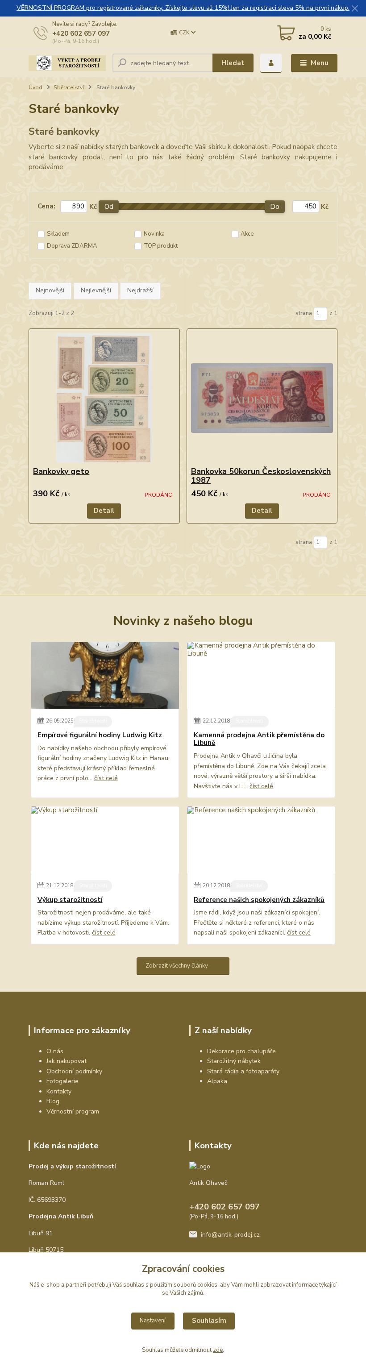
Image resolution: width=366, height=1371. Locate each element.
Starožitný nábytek (234, 1061)
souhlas (133, 1285)
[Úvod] (67, 63)
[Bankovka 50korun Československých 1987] (262, 398)
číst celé (106, 778)
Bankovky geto (61, 471)
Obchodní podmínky (74, 1071)
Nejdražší (140, 290)
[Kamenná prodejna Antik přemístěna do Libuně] (261, 675)
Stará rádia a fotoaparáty (243, 1071)
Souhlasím (209, 1320)
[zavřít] (355, 9)
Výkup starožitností (70, 900)
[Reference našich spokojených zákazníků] (261, 839)
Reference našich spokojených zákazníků (259, 900)
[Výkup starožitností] (105, 839)
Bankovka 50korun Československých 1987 (261, 476)
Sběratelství (69, 87)
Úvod (35, 87)
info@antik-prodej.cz (230, 1234)
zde (218, 1350)
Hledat (233, 62)
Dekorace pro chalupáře (241, 1051)
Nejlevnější (96, 290)
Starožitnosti (93, 721)
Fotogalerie (62, 1081)
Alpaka (217, 1081)
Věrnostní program (72, 1111)
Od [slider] (108, 206)
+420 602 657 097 (81, 33)
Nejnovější (50, 290)
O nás (54, 1051)
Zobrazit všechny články (177, 966)
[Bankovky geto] (104, 398)
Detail (104, 510)
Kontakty (58, 1091)
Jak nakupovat (66, 1061)
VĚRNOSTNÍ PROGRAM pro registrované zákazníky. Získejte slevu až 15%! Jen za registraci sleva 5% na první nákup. (183, 8)
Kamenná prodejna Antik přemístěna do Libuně (259, 739)
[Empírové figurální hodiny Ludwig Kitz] (105, 675)
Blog (52, 1101)
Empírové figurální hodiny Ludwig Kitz (99, 735)
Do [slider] (275, 206)
